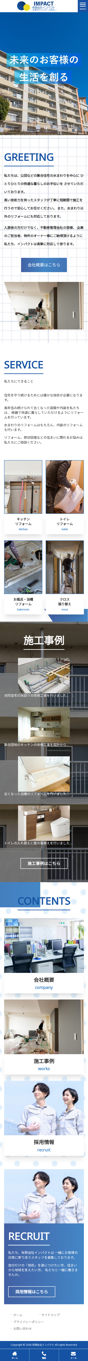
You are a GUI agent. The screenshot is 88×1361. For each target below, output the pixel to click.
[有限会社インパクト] (38, 5)
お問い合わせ (22, 1329)
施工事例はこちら (44, 863)
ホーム (18, 1315)
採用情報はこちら (31, 1291)
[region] (44, 73)
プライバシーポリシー (28, 1322)
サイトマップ (50, 1315)
